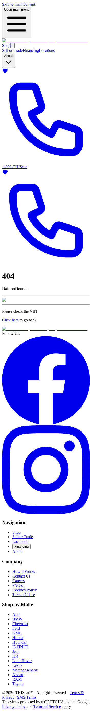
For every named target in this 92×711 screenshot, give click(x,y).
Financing (31, 50)
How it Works (23, 571)
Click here (10, 320)
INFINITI (20, 647)
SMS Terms (26, 697)
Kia (15, 656)
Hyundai (19, 642)
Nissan (17, 674)
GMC (17, 633)
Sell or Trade (12, 50)
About (17, 551)
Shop (6, 45)
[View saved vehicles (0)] (5, 72)
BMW (17, 619)
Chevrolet (20, 624)
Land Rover (22, 661)
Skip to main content (18, 4)
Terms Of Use (23, 594)
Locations (47, 50)
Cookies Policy (24, 590)
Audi (16, 614)
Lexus (17, 665)
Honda (17, 637)
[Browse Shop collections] (12, 45)
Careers (18, 581)
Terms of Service (47, 706)
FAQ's (17, 585)
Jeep (15, 651)
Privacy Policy (14, 706)
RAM (17, 679)
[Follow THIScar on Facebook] (46, 423)
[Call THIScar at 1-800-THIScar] (46, 263)
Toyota (18, 684)
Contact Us (21, 576)
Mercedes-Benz (25, 670)
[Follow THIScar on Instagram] (46, 512)
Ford (16, 628)
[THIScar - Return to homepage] (44, 40)
